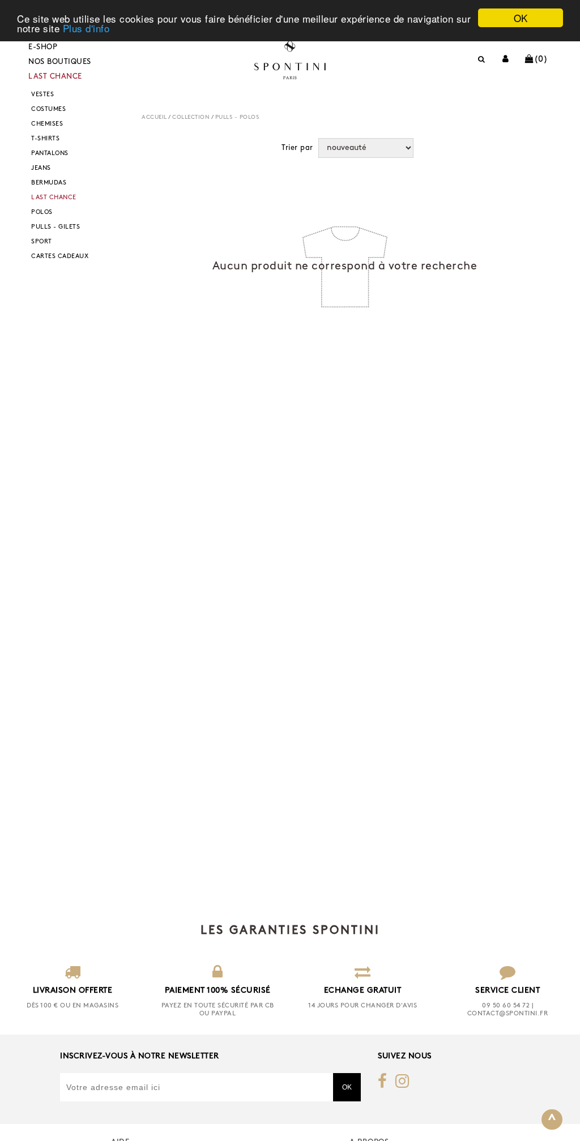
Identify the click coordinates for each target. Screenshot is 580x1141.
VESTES (42, 95)
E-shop (42, 47)
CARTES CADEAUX (59, 257)
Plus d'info (86, 28)
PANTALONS (50, 154)
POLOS (42, 212)
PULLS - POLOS (237, 117)
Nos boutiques (59, 62)
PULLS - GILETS (55, 227)
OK (521, 18)
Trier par (297, 148)
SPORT (41, 242)
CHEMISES (47, 124)
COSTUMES (48, 109)
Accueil (154, 117)
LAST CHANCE (55, 76)
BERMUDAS (48, 183)
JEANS (41, 168)
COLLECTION (191, 117)
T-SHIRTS (45, 139)
